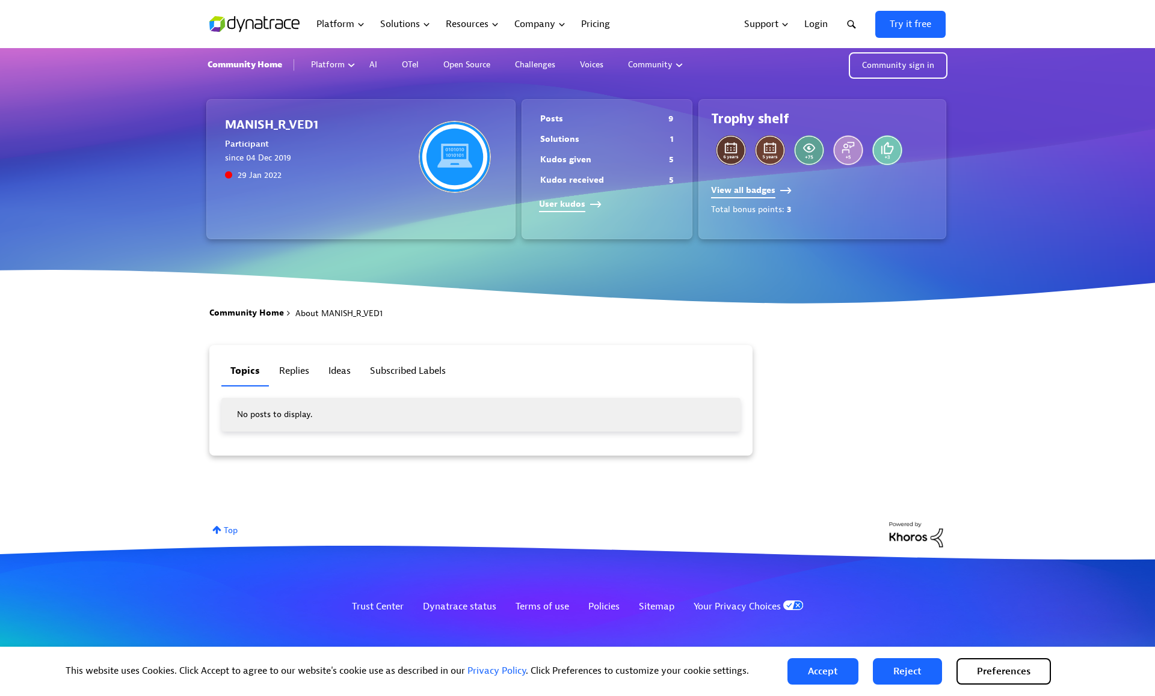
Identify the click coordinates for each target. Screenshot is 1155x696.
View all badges (743, 190)
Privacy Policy (496, 671)
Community (650, 65)
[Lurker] (809, 150)
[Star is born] (887, 150)
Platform (328, 65)
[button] (822, 671)
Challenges (535, 65)
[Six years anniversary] (731, 150)
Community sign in (898, 65)
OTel (410, 65)
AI (373, 65)
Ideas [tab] (339, 371)
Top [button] (231, 530)
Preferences (1003, 671)
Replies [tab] (294, 371)
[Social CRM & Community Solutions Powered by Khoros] (916, 534)
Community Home (245, 65)
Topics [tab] (245, 371)
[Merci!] (848, 150)
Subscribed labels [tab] (408, 371)
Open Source (466, 65)
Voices (591, 65)
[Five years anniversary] (770, 150)
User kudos (562, 204)
